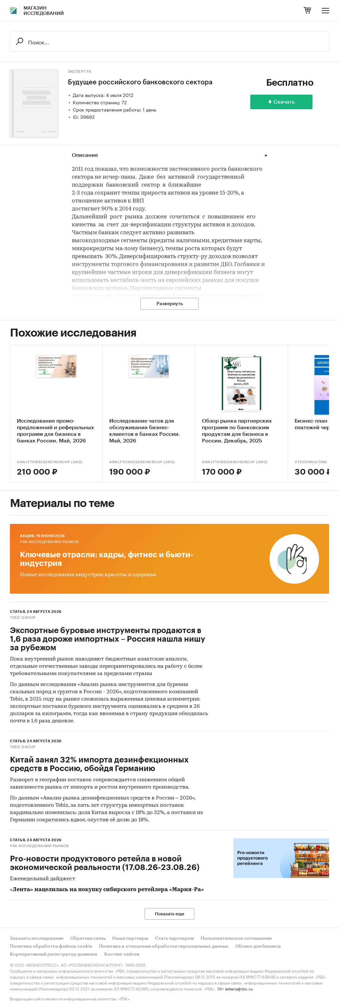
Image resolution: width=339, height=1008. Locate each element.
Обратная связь (88, 938)
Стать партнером (174, 938)
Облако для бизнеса (258, 946)
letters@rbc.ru (239, 988)
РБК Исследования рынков (49, 542)
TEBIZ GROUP (23, 617)
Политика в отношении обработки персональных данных (163, 946)
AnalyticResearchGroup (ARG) (50, 462)
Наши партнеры (130, 938)
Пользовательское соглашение (236, 938)
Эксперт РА (79, 71)
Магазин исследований (44, 11)
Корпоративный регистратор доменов (53, 954)
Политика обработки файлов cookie (51, 946)
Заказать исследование (37, 938)
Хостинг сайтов (121, 954)
